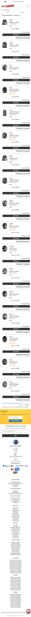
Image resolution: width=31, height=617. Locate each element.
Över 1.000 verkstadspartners (15, 456)
